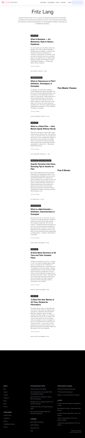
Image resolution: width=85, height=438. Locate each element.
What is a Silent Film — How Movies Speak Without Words (43, 127)
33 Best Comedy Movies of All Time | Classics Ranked (67, 419)
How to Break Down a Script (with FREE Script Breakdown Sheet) (41, 393)
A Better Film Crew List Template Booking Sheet (41, 407)
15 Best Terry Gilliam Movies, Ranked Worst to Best (69, 404)
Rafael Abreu (34, 242)
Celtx (31, 431)
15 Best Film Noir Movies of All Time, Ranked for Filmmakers (42, 302)
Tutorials (5, 395)
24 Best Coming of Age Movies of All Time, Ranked (69, 414)
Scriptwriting (35, 205)
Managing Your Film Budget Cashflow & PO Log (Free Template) (41, 402)
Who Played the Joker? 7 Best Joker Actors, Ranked (69, 409)
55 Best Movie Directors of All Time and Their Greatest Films (43, 255)
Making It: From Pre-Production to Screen (69, 395)
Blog (4, 389)
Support (5, 392)
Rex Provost (34, 71)
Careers (5, 421)
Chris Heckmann (35, 116)
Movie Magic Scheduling (36, 422)
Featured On (6, 418)
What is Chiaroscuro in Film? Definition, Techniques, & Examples (43, 83)
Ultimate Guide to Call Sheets (38, 389)
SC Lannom (34, 199)
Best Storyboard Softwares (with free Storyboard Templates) (40, 412)
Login (69, 2)
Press (5, 401)
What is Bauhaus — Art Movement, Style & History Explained (42, 41)
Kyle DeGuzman (35, 154)
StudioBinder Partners (9, 424)
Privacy (5, 406)
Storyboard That (34, 428)
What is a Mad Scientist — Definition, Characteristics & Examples (43, 211)
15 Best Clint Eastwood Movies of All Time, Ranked (69, 424)
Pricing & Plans (7, 415)
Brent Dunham (35, 289)
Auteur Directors (45, 160)
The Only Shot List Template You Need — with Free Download (41, 398)
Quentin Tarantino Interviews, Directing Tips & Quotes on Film (43, 166)
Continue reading (35, 66)
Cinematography (36, 77)
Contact (5, 427)
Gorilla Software (34, 425)
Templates (6, 398)
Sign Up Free (78, 2)
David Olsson (34, 336)
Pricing (63, 2)
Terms (5, 404)
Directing (34, 35)
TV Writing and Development (65, 392)
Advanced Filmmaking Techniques (66, 389)
